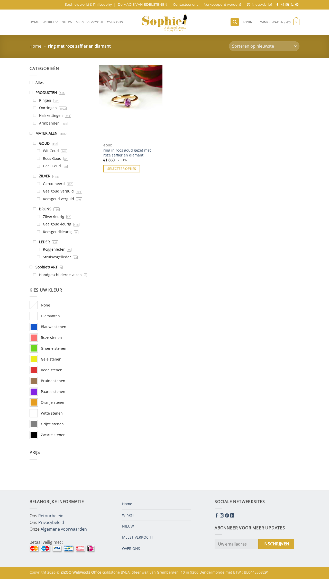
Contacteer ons (185, 4)
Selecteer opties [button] (121, 169)
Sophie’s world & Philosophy (88, 4)
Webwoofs (81, 572)
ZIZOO (66, 572)
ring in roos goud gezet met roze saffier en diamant (127, 152)
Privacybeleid (51, 522)
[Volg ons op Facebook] (277, 5)
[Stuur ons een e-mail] (287, 5)
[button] (259, 4)
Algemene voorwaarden (64, 529)
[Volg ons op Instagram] (282, 5)
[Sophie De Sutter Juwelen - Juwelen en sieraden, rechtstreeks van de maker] (164, 22)
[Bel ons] (292, 5)
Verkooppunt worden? (222, 4)
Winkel (48, 22)
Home (34, 22)
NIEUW (67, 22)
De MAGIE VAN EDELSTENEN (142, 4)
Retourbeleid (50, 516)
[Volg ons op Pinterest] (296, 5)
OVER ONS (115, 22)
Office (96, 572)
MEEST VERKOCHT (89, 22)
